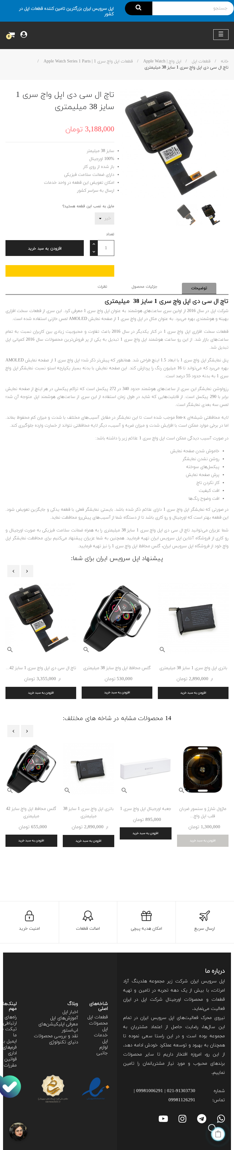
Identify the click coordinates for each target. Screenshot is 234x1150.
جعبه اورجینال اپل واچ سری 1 (145, 809)
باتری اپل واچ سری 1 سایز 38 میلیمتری (193, 668)
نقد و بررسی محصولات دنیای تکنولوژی (56, 1039)
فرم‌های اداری (10, 1050)
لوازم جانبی (102, 1050)
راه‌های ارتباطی (10, 1020)
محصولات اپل (98, 1026)
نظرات (102, 286)
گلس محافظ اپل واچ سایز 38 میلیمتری (117, 668)
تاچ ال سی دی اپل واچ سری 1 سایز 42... (41, 668)
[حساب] (24, 35)
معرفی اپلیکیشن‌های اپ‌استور (58, 1027)
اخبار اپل (70, 1012)
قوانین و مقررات (9, 1062)
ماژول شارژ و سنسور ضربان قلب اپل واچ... (202, 812)
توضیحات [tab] (199, 288)
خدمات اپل (101, 1038)
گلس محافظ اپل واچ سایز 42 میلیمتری (31, 812)
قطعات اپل (97, 1017)
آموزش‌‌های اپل (64, 1018)
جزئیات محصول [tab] (145, 286)
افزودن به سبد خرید (45, 248)
